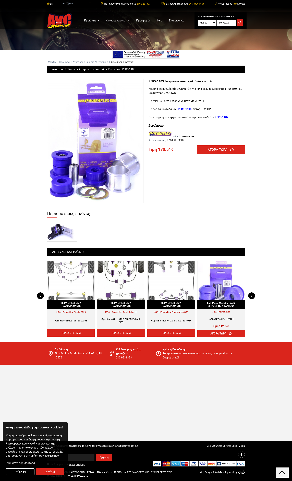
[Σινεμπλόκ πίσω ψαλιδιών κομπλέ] (95, 141)
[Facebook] (241, 454)
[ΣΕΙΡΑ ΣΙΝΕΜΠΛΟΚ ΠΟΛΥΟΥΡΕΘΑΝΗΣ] (70, 280)
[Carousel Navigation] (146, 295)
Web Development (224, 472)
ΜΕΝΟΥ (52, 62)
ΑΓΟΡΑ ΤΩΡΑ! (218, 150)
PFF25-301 (224, 312)
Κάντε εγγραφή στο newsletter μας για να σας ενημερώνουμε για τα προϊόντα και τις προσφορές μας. (92, 447)
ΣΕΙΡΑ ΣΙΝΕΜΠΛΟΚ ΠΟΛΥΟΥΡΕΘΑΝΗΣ (71, 304)
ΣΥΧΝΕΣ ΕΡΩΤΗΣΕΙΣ (161, 472)
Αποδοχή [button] (50, 471)
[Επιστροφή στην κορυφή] (282, 472)
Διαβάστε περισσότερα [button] (20, 463)
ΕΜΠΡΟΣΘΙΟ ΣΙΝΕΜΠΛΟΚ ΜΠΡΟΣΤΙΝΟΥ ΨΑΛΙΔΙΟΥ (221, 304)
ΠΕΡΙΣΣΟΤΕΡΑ (69, 332)
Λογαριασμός (224, 3)
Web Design (206, 472)
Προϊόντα (90, 20)
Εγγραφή (104, 457)
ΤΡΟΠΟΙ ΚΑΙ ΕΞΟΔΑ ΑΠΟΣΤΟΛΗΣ (131, 472)
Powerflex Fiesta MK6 (74, 312)
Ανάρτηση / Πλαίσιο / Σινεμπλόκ (90, 62)
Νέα (159, 20)
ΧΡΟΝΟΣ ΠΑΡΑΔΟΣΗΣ (76, 475)
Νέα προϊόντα (104, 472)
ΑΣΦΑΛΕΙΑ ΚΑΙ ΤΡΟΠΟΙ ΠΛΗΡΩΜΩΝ (76, 472)
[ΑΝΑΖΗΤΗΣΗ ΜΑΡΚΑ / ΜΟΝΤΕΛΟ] (240, 22)
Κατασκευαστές (116, 20)
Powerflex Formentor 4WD (174, 312)
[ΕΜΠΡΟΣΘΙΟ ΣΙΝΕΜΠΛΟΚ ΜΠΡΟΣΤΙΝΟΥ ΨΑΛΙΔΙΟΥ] (221, 280)
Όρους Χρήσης (77, 464)
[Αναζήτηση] (90, 4)
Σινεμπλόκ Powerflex (122, 62)
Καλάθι (241, 3)
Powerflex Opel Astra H (124, 312)
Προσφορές (143, 20)
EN (51, 3)
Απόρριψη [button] (20, 471)
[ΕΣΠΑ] (146, 54)
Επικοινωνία (176, 20)
